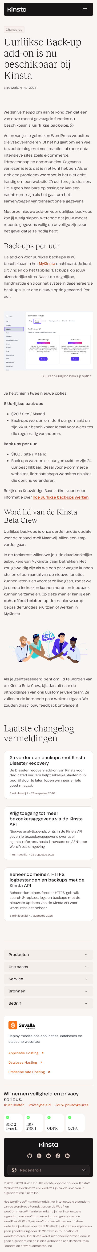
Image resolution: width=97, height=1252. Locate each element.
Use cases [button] (18, 966)
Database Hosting (22, 1062)
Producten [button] (19, 954)
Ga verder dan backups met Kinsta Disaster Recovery (47, 760)
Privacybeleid (40, 1105)
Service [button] (16, 978)
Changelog (14, 29)
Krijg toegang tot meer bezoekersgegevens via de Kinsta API (46, 818)
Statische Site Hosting (26, 1072)
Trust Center (14, 1105)
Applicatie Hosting (23, 1053)
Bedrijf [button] (15, 1003)
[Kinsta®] (17, 9)
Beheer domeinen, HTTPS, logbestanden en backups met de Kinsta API (47, 879)
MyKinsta (47, 263)
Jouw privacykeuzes (72, 1105)
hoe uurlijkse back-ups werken (61, 497)
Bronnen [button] (17, 991)
